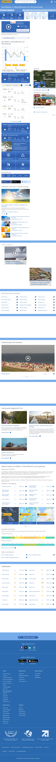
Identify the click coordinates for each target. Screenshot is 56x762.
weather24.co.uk (6, 701)
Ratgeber (21, 705)
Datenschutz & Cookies (15, 747)
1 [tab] (22, 377)
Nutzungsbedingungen (21, 751)
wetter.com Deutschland (8, 679)
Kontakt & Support (38, 747)
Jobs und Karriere (5, 747)
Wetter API (5, 689)
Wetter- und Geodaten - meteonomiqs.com (7, 691)
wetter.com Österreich (7, 683)
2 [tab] (24, 377)
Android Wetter (38, 677)
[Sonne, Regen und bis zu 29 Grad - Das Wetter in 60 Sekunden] (15, 196)
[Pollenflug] (52, 2)
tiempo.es (5, 694)
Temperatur (21, 677)
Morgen (7, 10)
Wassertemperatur (23, 681)
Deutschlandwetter (7, 709)
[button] (15, 78)
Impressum (46, 747)
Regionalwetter (6, 715)
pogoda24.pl (5, 699)
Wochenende (18, 10)
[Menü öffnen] (54, 1)
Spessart (18, 480)
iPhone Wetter (38, 673)
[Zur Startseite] (7, 1)
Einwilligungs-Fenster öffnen (27, 747)
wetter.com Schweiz (7, 681)
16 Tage (30, 10)
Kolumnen (5, 675)
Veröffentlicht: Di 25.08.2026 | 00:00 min (9, 212)
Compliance (4, 751)
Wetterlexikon (6, 721)
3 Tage (12, 10)
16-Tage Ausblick (52, 15)
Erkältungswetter (22, 713)
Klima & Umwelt (22, 715)
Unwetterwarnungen (7, 677)
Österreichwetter (6, 713)
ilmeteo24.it (5, 697)
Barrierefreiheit (12, 751)
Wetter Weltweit (6, 719)
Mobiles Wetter (39, 671)
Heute (2, 10)
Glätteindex (21, 709)
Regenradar (36, 10)
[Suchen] (34, 1)
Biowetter (21, 707)
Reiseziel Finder (22, 711)
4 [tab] (29, 377)
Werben (4, 685)
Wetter (4, 671)
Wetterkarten (22, 671)
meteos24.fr (5, 695)
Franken (23, 480)
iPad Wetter (37, 675)
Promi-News (5, 723)
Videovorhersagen (6, 673)
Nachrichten (5, 707)
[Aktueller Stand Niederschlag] (44, 79)
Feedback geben (27, 28)
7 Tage (24, 10)
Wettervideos (6, 705)
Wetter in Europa (6, 717)
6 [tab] (33, 377)
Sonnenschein (22, 679)
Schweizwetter (6, 711)
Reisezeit (49, 10)
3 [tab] (27, 377)
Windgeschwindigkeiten (23, 675)
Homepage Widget (6, 687)
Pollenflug (42, 10)
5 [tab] (31, 377)
